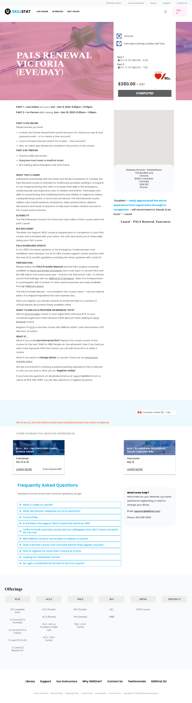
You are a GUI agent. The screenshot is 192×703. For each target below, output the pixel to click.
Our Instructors (66, 681)
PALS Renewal (80, 616)
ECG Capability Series (17, 611)
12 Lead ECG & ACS (17, 640)
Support (166, 3)
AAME (111, 616)
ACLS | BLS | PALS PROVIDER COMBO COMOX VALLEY (36, 450)
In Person (57, 11)
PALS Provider (80, 609)
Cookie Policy (87, 693)
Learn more (24, 469)
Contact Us (182, 3)
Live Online (42, 11)
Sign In (178, 11)
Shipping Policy (72, 693)
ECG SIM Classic (113, 3)
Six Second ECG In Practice (17, 631)
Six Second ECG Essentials (17, 621)
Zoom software (28, 141)
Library (153, 3)
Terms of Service (41, 693)
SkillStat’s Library (35, 286)
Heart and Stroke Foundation (46, 270)
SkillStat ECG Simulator (61, 278)
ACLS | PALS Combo (49, 639)
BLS (112, 609)
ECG (32, 327)
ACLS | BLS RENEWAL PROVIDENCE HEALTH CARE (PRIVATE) (146, 450)
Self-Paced (73, 11)
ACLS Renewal (49, 616)
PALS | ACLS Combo (80, 625)
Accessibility (101, 693)
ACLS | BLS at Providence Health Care (49, 627)
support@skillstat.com (147, 511)
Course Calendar (136, 3)
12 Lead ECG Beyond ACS (17, 649)
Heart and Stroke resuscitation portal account (47, 132)
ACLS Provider (32, 314)
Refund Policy (57, 693)
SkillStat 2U (158, 681)
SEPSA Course (143, 609)
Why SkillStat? (92, 681)
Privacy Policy (115, 693)
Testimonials (137, 681)
